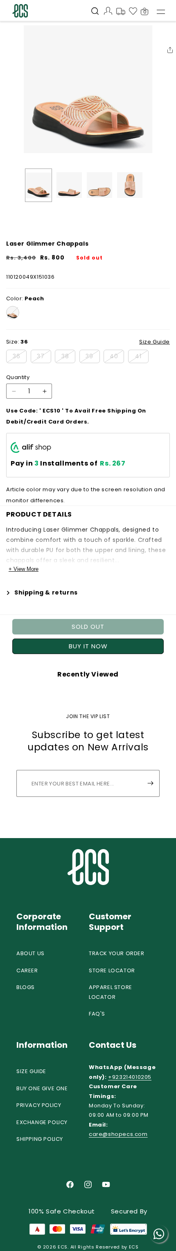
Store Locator (112, 970)
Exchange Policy (42, 1122)
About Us (30, 953)
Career (27, 970)
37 (44, 357)
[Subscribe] (150, 783)
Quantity (17, 377)
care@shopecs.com (118, 1134)
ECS (63, 1247)
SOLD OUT (88, 626)
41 (142, 357)
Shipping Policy (39, 1139)
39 (93, 357)
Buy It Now (88, 646)
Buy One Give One (42, 1088)
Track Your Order (116, 953)
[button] (95, 12)
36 (20, 357)
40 (117, 357)
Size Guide (31, 1071)
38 (68, 357)
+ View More (23, 569)
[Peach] (12, 312)
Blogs (25, 987)
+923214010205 (129, 1077)
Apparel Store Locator (110, 991)
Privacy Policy (38, 1105)
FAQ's (97, 1014)
